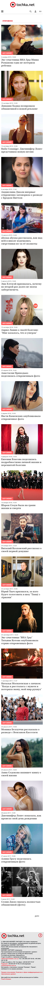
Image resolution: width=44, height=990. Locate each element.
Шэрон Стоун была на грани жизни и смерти (18, 507)
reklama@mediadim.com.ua (9, 958)
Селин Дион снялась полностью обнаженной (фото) (20, 903)
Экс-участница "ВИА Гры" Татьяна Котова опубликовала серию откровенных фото (19, 640)
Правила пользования (8, 972)
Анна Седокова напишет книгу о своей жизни (21, 774)
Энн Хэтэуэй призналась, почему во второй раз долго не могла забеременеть (21, 286)
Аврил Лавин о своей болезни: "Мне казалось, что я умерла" (19, 331)
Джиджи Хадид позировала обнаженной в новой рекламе (19, 107)
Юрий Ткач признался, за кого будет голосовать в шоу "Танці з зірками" (20, 594)
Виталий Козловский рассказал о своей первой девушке (21, 550)
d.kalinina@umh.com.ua (8, 965)
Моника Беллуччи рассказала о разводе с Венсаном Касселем (20, 731)
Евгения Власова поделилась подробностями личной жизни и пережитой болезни (21, 462)
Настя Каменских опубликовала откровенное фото (21, 417)
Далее (37, 916)
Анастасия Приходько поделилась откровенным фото (20, 374)
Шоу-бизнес (7, 53)
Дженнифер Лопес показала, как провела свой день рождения (21, 817)
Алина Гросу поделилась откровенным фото (16, 860)
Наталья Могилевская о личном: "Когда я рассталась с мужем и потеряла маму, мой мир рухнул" (21, 686)
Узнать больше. (6, 979)
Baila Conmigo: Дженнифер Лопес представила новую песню (21, 150)
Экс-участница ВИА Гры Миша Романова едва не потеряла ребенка (20, 62)
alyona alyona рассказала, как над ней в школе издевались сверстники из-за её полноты (21, 240)
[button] (35, 11)
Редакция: (4, 964)
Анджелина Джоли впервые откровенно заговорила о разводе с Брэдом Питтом (22, 194)
